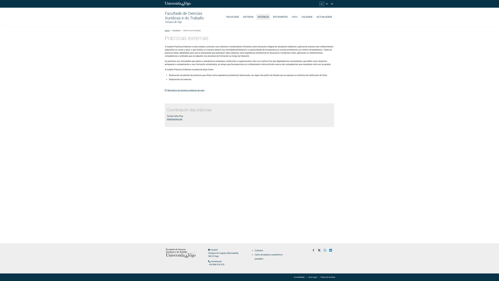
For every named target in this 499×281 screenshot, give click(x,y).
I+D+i (294, 17)
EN (332, 4)
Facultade (232, 17)
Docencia (263, 17)
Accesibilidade (299, 277)
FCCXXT (214, 250)
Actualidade (324, 17)
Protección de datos (328, 277)
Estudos (248, 17)
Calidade (307, 17)
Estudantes (280, 17)
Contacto (259, 250)
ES (327, 4)
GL (322, 4)
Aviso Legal (312, 277)
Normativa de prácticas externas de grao (185, 90)
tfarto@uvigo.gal (174, 119)
